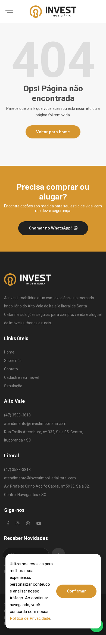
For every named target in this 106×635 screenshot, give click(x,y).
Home (9, 352)
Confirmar (76, 591)
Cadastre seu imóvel (21, 377)
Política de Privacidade (30, 618)
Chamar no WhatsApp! (51, 228)
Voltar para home (53, 131)
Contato (11, 369)
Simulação (13, 386)
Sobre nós (12, 360)
